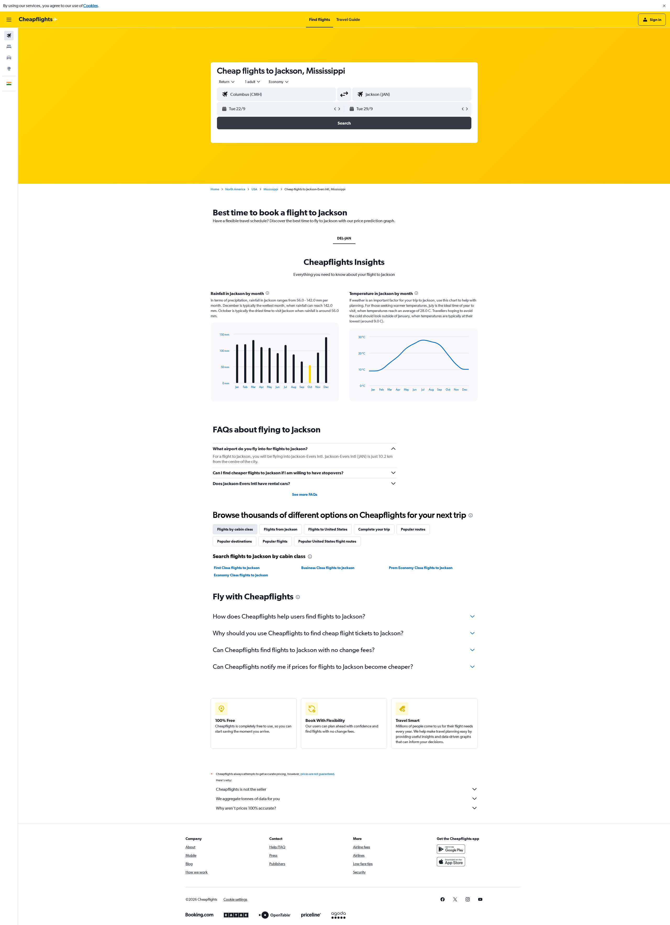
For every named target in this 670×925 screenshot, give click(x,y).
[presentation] (267, 293)
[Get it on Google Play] (451, 849)
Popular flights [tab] (275, 541)
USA (254, 189)
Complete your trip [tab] (374, 529)
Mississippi (271, 189)
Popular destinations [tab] (234, 541)
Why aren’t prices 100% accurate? (246, 808)
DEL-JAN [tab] (344, 238)
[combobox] (227, 81)
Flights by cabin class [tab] (235, 529)
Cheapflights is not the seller (241, 789)
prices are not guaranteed (317, 774)
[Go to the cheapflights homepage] (38, 19)
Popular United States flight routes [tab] (327, 541)
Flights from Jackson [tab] (280, 529)
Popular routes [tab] (413, 529)
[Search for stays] (9, 46)
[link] (442, 899)
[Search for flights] (9, 35)
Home (215, 189)
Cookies (90, 5)
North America (235, 189)
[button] (664, 6)
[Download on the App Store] (451, 861)
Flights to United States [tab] (327, 529)
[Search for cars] (9, 57)
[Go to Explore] (9, 68)
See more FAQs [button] (304, 494)
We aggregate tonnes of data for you (248, 798)
